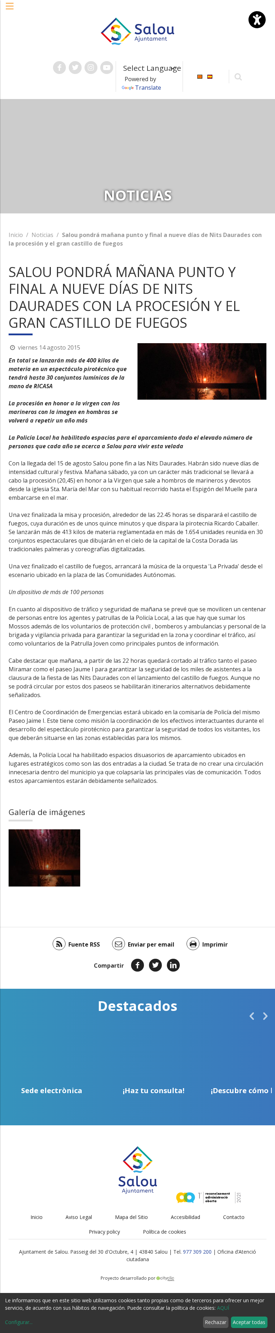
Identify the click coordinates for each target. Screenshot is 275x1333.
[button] (10, 10)
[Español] (209, 76)
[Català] (199, 76)
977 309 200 (197, 1251)
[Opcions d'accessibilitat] (257, 20)
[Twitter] (155, 965)
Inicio (16, 235)
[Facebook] (137, 965)
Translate (148, 88)
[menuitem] (200, 76)
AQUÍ (223, 1307)
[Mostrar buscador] (238, 76)
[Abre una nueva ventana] (59, 67)
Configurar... (19, 1322)
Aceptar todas (249, 1322)
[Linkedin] (173, 965)
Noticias (42, 235)
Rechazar (215, 1322)
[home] (137, 31)
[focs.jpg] (44, 858)
